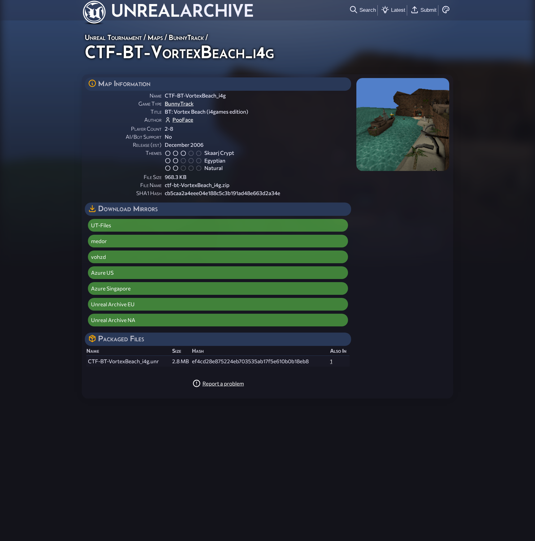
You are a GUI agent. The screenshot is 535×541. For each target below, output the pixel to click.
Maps (155, 37)
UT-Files (101, 225)
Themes (154, 153)
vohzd (98, 257)
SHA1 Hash (149, 193)
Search (367, 10)
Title (156, 111)
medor (99, 241)
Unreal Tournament (113, 37)
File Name (151, 185)
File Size (153, 177)
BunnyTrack (186, 37)
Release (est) (147, 145)
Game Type (150, 103)
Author (153, 119)
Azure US (102, 272)
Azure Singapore (111, 288)
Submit (428, 10)
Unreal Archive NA (113, 320)
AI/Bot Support (144, 136)
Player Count (146, 128)
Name (156, 95)
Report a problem (223, 383)
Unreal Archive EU (113, 304)
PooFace (182, 119)
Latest (398, 10)
